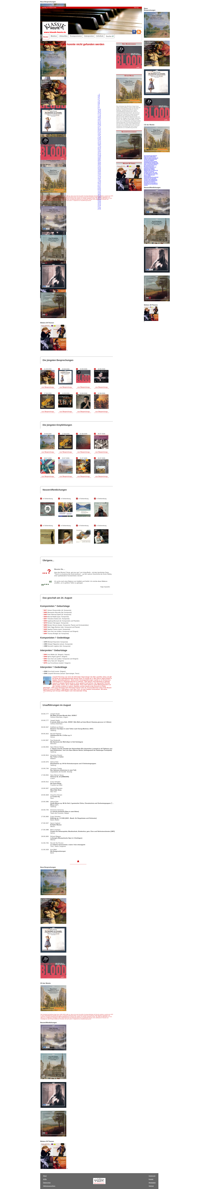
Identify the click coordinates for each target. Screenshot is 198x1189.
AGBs (45, 1179)
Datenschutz (47, 1182)
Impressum (152, 1176)
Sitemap (136, 7)
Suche (109, 36)
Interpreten (89, 36)
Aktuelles (63, 36)
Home (45, 37)
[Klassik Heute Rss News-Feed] (139, 33)
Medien (54, 36)
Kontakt (151, 1179)
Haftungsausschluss (49, 1186)
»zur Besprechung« (47, 387)
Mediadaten (152, 1182)
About (45, 1176)
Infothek (100, 36)
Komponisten (76, 36)
